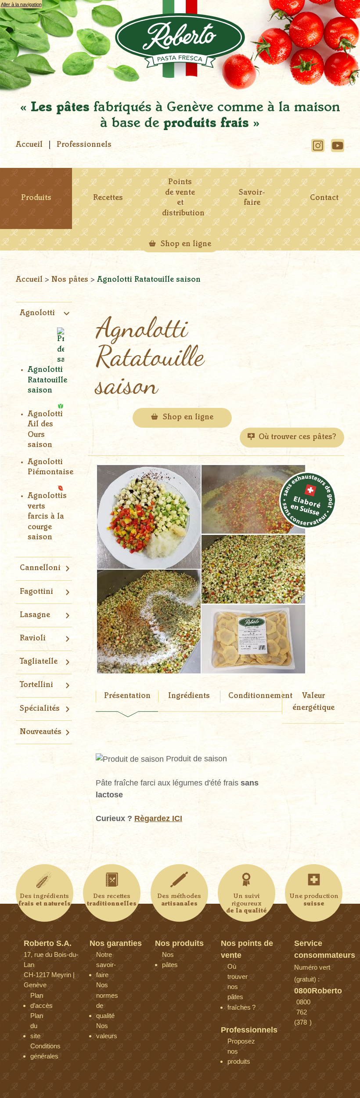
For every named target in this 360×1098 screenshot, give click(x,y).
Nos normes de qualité (102, 987)
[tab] (127, 702)
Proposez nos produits (234, 1043)
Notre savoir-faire (102, 957)
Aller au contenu (18, 12)
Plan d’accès (36, 997)
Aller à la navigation (21, 4)
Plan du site (36, 1018)
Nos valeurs (102, 1028)
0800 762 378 (303, 1004)
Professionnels (84, 145)
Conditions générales (36, 1048)
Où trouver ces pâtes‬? (297, 437)
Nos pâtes (70, 280)
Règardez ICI (158, 818)
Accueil (29, 145)
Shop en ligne (184, 244)
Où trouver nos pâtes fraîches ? (234, 968)
